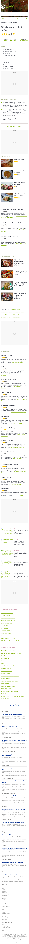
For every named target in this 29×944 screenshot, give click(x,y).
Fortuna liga (18, 874)
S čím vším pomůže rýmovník (8, 849)
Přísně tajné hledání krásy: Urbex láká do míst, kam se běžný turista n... (14, 829)
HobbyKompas (4, 895)
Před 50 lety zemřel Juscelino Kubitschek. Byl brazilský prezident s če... (14, 719)
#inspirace (4, 834)
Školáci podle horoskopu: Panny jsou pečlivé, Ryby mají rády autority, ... (14, 759)
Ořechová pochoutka (6, 688)
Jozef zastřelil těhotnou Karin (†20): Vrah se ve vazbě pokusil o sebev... (13, 744)
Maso (3, 18)
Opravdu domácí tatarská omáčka (9, 655)
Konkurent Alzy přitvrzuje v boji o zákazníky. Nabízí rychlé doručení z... (14, 803)
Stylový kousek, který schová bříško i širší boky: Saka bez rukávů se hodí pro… (20, 554)
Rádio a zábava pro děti (6, 927)
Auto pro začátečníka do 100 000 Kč (8, 896)
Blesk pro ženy (17, 550)
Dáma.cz (16, 528)
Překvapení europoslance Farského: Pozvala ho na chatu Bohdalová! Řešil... (14, 748)
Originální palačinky (6, 668)
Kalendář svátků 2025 (13, 714)
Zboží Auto (4, 898)
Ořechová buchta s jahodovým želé (10, 676)
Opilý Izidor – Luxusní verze (8, 650)
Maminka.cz (17, 561)
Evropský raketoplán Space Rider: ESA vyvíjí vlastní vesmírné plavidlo (13, 869)
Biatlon (10, 726)
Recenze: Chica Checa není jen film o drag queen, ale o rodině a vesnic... (13, 842)
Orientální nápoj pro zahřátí (8, 666)
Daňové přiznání (5, 795)
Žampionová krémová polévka (8, 635)
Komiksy (14, 862)
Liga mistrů (15, 726)
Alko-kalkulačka (5, 768)
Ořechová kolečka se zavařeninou (9, 681)
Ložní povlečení (5, 917)
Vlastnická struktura (18, 940)
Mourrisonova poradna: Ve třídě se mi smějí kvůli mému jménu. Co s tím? (14, 866)
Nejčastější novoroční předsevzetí (9, 754)
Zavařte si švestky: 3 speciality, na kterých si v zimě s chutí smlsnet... (12, 815)
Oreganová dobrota (6, 661)
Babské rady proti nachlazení (20, 848)
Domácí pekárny (16, 809)
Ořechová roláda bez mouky (8, 693)
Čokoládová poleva (16, 309)
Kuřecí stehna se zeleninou (8, 618)
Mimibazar (16, 571)
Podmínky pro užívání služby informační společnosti (14, 938)
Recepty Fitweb (4, 22)
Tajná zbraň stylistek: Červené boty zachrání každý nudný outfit (19, 543)
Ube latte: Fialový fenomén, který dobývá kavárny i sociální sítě (13, 812)
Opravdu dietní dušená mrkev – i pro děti (11, 653)
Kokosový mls (4, 625)
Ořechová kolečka (5, 678)
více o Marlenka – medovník (18, 447)
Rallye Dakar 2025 (14, 768)
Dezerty (19, 126)
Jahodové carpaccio (6, 633)
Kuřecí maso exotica (6, 615)
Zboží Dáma (4, 891)
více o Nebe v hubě (18, 423)
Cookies (21, 939)
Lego (3, 910)
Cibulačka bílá (4, 628)
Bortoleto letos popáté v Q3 (7, 773)
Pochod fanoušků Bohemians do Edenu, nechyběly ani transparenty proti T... (14, 880)
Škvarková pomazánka (6, 630)
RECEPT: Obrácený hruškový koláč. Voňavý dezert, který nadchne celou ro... (14, 762)
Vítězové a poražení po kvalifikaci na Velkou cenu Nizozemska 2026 (14, 775)
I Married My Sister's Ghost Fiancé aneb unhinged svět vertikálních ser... (14, 840)
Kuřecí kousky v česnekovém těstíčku (10, 641)
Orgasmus (3, 663)
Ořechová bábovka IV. (6, 671)
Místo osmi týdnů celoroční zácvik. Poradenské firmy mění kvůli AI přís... (14, 798)
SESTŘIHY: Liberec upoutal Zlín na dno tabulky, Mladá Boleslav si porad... (13, 732)
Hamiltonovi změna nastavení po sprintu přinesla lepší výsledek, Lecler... (13, 772)
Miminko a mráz (20, 754)
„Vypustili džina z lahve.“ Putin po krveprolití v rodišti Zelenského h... (14, 721)
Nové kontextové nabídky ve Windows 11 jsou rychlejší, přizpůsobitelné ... (12, 787)
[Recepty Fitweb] (7, 7)
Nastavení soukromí (10, 940)
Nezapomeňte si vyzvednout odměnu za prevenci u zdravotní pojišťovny (13, 856)
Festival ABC (20, 862)
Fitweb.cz (25, 2)
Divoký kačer (12, 822)
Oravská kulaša (5, 658)
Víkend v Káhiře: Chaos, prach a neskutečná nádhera (11, 824)
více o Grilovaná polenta (18, 362)
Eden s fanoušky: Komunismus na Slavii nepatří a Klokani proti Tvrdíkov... (13, 877)
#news (14, 834)
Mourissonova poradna (7, 862)
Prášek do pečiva (15, 315)
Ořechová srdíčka (5, 699)
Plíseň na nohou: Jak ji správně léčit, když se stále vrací (12, 854)
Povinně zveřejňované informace (14, 942)
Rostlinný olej (4, 317)
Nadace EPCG (23, 795)
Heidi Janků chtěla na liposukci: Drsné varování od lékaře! (12, 746)
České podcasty (5, 926)
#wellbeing (9, 834)
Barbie (3, 909)
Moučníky (9, 126)
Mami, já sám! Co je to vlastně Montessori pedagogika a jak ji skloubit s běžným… (21, 575)
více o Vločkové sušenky (14, 484)
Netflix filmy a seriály (19, 822)
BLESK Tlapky (5, 822)
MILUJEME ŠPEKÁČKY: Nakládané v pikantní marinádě (12, 757)
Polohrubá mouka (5, 315)
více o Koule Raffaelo (18, 495)
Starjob (3, 924)
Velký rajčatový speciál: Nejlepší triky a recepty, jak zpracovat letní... (14, 816)
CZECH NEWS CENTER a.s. (14, 934)
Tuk (10, 317)
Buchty (15, 126)
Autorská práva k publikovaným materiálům (14, 937)
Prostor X (4, 874)
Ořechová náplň (5, 683)
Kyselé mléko (16, 312)
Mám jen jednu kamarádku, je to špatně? (9, 864)
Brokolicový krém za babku (8, 638)
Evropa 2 (3, 930)
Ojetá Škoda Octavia (5, 899)
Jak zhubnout (5, 740)
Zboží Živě (4, 888)
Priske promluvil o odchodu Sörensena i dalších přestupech (12, 881)
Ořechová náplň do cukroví (8, 686)
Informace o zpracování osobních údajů (12, 939)
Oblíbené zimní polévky (7, 809)
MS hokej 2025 (5, 726)
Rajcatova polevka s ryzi (7, 613)
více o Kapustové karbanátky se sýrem (11, 459)
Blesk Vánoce (5, 714)
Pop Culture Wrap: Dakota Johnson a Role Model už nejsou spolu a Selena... (14, 837)
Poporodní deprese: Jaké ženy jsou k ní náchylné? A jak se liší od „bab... (14, 852)
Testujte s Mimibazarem (6, 906)
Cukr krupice (4, 312)
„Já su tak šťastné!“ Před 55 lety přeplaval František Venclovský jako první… (21, 532)
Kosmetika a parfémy (6, 913)
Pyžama (3, 912)
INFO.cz (20, 714)
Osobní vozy (4, 889)
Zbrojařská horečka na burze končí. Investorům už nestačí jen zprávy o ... (13, 801)
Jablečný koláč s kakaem (7, 623)
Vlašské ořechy (16, 317)
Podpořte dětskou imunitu (7, 848)
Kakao (10, 312)
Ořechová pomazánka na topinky (9, 691)
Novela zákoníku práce (14, 795)
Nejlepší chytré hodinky (7, 780)
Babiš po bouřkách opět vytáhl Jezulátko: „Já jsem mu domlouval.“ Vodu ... (14, 717)
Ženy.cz (16, 539)
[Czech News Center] (17, 705)
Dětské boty (4, 916)
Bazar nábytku (4, 919)
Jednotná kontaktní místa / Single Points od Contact (14, 941)
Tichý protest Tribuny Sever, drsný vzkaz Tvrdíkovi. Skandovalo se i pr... (14, 729)
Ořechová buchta (5, 673)
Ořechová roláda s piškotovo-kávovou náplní (12, 696)
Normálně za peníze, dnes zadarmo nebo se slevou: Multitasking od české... (14, 790)
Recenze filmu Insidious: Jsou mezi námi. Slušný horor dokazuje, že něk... (14, 785)
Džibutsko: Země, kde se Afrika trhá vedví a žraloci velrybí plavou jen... (14, 826)
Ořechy (22, 312)
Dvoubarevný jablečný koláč (8, 620)
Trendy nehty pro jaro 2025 (14, 740)
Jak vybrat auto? (5, 901)
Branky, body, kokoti (11, 874)
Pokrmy (17, 18)
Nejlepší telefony (16, 780)
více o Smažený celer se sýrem (18, 412)
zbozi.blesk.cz (4, 892)
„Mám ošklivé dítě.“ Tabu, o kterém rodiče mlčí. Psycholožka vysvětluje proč (21, 565)
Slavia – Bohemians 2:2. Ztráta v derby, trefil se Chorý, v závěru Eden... (13, 734)
